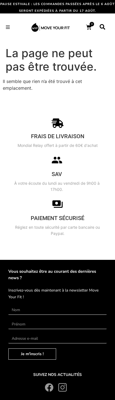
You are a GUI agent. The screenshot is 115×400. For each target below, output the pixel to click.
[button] (8, 27)
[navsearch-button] (102, 27)
